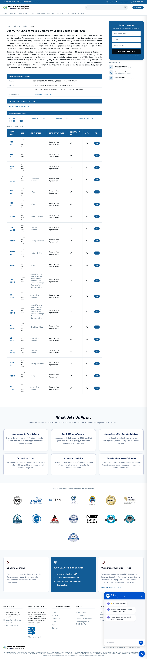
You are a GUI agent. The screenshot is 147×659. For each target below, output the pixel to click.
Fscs (32, 13)
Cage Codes (41, 13)
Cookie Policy (81, 615)
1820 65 (12, 265)
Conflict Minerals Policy (84, 618)
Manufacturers (23, 13)
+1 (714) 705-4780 (12, 625)
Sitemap (55, 628)
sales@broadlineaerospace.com (118, 2)
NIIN (67, 13)
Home (5, 13)
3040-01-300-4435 (39, 118)
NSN (14, 26)
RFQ (97, 143)
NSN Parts (50, 13)
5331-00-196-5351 (15, 118)
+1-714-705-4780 (138, 2)
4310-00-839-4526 (16, 121)
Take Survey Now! (34, 637)
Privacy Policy (81, 612)
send (141, 642)
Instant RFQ (138, 7)
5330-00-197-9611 (62, 118)
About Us (13, 13)
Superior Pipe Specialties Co (43, 94)
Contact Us (75, 13)
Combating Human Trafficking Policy (82, 623)
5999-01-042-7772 (86, 118)
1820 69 (12, 216)
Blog (82, 13)
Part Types (60, 13)
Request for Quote (126, 51)
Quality (54, 622)
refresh (141, 596)
